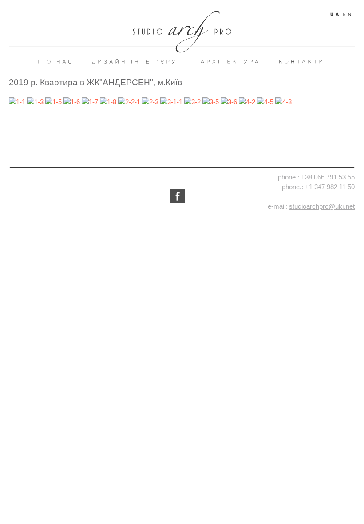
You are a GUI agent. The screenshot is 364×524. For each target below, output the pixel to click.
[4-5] (265, 101)
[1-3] (35, 101)
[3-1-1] (171, 101)
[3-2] (192, 101)
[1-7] (90, 101)
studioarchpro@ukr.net (322, 206)
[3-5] (210, 101)
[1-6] (71, 101)
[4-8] (283, 101)
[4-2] (247, 101)
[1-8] (108, 101)
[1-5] (53, 101)
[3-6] (229, 101)
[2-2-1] (129, 101)
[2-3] (150, 101)
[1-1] (17, 101)
